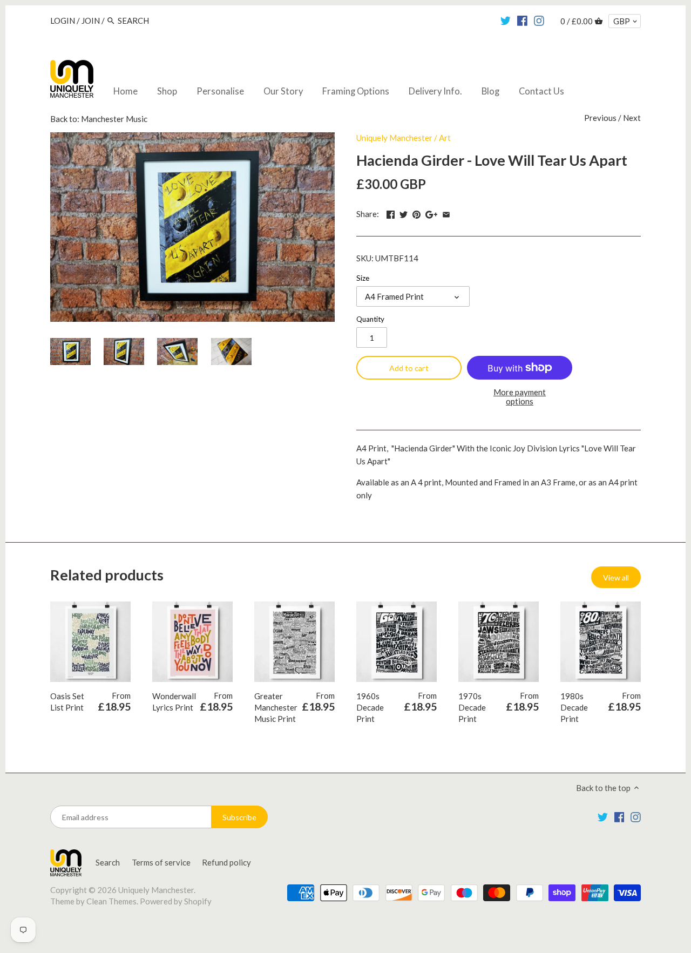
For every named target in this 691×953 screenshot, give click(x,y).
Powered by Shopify (176, 901)
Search (108, 862)
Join (91, 20)
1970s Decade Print (472, 707)
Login (62, 20)
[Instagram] (539, 20)
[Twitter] (505, 20)
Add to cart (409, 368)
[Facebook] (522, 20)
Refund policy (226, 862)
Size (362, 278)
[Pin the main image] (416, 213)
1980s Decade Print (574, 707)
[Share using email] (446, 213)
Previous (600, 118)
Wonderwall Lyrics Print (174, 701)
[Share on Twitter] (403, 213)
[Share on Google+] (431, 213)
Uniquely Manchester (394, 138)
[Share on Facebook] (391, 213)
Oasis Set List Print (67, 701)
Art (445, 138)
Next (632, 118)
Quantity (370, 319)
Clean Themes (111, 901)
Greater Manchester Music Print (275, 707)
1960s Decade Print (370, 707)
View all (616, 577)
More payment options (519, 396)
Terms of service (161, 862)
